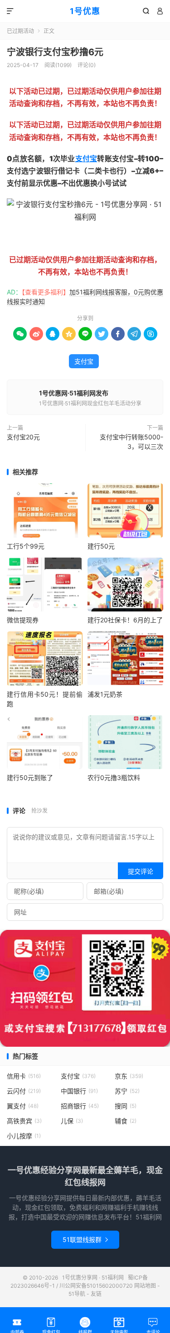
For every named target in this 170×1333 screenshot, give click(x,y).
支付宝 (86, 158)
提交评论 (140, 871)
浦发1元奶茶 (104, 694)
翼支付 (23, 1106)
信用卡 (24, 1076)
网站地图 (145, 1285)
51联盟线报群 (85, 1239)
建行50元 (101, 546)
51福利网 (21, 238)
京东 (129, 1076)
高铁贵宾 (24, 1121)
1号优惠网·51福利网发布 (73, 393)
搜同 (125, 1106)
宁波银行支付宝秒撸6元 (55, 52)
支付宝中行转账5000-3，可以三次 (131, 441)
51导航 (76, 1293)
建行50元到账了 (30, 777)
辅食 (125, 1121)
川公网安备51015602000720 (96, 1285)
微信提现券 (23, 620)
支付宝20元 (23, 437)
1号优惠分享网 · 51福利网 (93, 1277)
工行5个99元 (25, 546)
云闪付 (24, 1091)
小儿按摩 (24, 1136)
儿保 (72, 1121)
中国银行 (79, 1091)
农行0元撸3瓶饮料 (113, 777)
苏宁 (127, 1091)
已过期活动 (20, 31)
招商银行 (80, 1106)
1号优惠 (85, 11)
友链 (96, 1293)
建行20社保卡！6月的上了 (125, 620)
